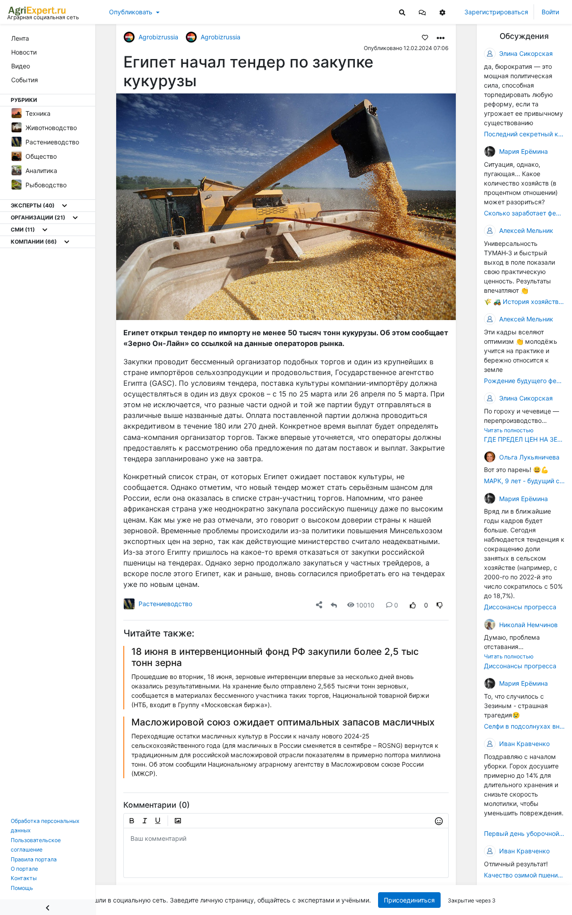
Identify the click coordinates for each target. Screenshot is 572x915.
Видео (20, 66)
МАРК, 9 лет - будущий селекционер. (524, 481)
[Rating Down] (440, 605)
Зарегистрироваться (496, 12)
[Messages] (422, 12)
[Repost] (333, 605)
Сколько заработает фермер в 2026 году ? (524, 213)
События (24, 80)
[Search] (402, 12)
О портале (24, 868)
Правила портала (34, 859)
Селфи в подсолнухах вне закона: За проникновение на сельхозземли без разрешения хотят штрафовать (524, 726)
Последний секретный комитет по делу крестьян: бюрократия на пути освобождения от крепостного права (524, 134)
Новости (24, 52)
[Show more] (64, 205)
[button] (422, 12)
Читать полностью (509, 430)
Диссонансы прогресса (520, 607)
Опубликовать (130, 12)
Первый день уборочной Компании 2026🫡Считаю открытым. (524, 833)
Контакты (24, 878)
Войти (550, 12)
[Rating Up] (413, 605)
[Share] (319, 605)
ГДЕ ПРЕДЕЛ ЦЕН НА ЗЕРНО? (524, 439)
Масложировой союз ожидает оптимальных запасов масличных (283, 722)
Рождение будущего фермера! (524, 380)
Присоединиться (409, 900)
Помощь (22, 888)
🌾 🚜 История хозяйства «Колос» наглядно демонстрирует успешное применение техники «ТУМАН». (524, 301)
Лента (20, 38)
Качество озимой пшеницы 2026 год (524, 875)
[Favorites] (425, 37)
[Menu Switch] (47, 907)
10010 (365, 605)
